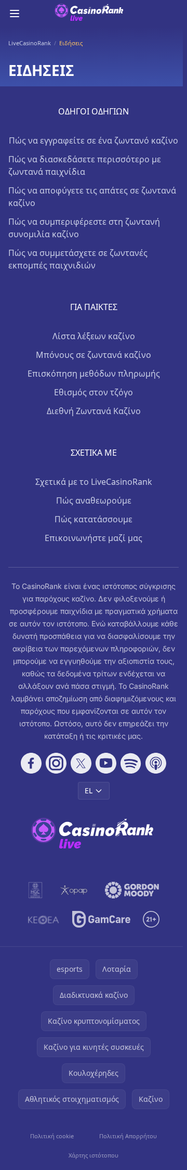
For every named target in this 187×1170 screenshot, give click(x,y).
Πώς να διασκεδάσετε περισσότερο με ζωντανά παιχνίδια (84, 165)
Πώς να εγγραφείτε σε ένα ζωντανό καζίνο (93, 140)
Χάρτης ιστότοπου (93, 1155)
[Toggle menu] (14, 13)
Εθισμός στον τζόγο (93, 392)
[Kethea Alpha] (44, 919)
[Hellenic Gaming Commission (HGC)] (35, 890)
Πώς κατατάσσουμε (93, 519)
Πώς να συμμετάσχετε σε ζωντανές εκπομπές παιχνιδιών (78, 259)
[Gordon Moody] (132, 890)
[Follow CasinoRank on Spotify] (131, 763)
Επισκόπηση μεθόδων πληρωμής (94, 373)
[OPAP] (73, 890)
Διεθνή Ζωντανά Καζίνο (94, 411)
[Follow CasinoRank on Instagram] (56, 763)
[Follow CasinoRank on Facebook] (31, 763)
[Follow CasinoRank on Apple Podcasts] (155, 763)
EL (88, 790)
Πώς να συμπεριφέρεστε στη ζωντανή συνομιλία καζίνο (84, 228)
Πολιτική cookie (52, 1136)
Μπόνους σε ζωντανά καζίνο (93, 355)
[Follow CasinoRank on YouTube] (106, 763)
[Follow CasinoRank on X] (81, 763)
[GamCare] (101, 919)
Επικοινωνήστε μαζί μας (93, 538)
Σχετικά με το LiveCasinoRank (93, 481)
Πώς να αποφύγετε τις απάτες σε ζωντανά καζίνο (92, 197)
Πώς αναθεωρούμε (93, 500)
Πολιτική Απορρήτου (128, 1136)
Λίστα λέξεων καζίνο (93, 336)
